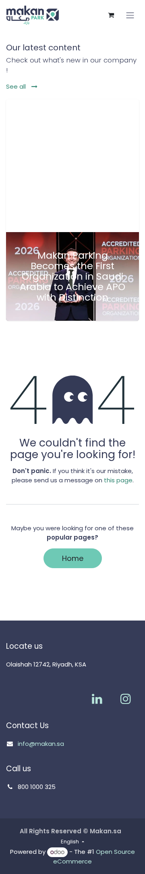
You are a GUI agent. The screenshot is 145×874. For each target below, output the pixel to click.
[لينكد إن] (97, 699)
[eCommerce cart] (110, 14)
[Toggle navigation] (130, 15)
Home (72, 558)
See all (16, 86)
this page (118, 480)
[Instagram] (126, 699)
